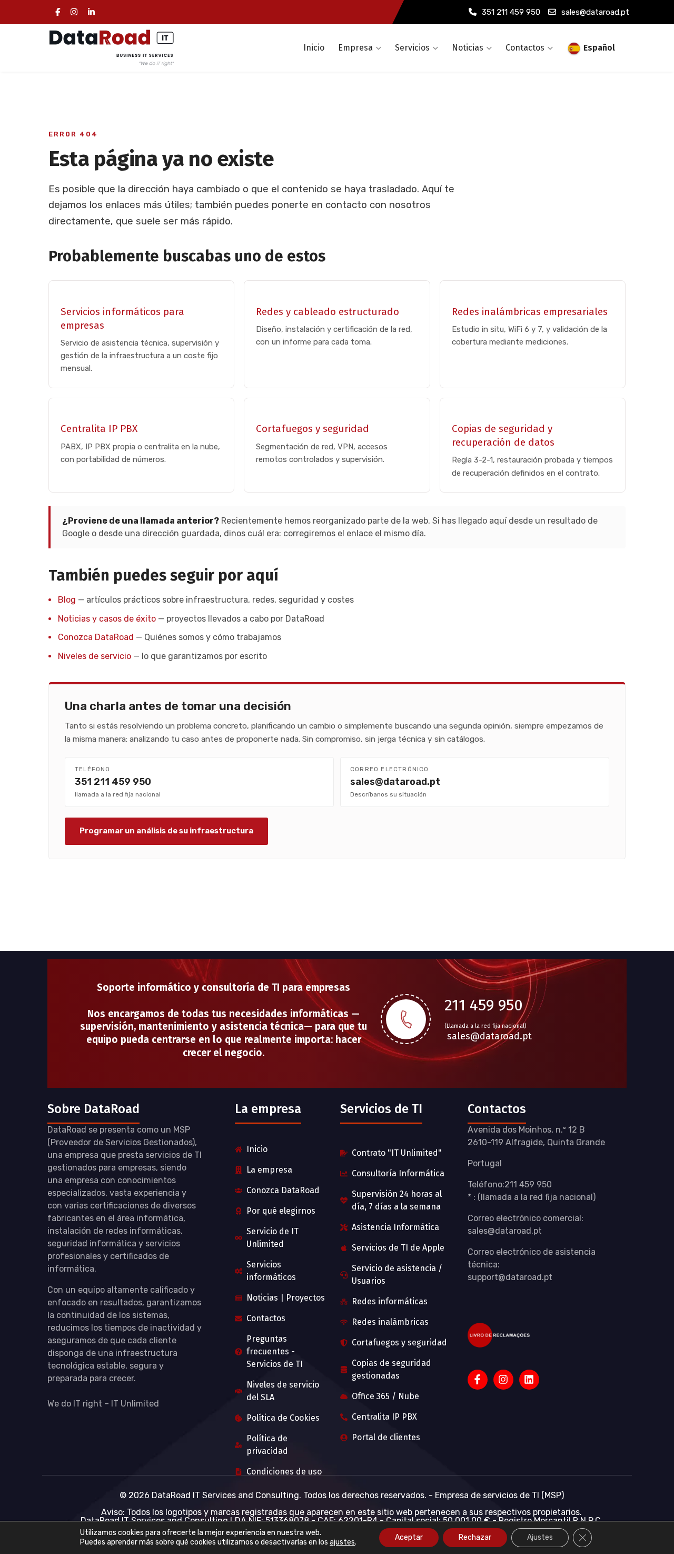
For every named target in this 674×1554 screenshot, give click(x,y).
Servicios (412, 48)
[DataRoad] (112, 48)
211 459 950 (483, 1005)
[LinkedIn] (91, 12)
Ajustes (540, 1537)
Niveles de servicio (94, 656)
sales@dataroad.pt (595, 12)
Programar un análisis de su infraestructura (166, 830)
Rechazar (475, 1537)
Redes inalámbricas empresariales (530, 312)
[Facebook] (57, 12)
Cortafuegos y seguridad (312, 428)
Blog (67, 600)
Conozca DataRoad (96, 637)
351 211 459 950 (511, 12)
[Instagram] (74, 12)
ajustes (342, 1542)
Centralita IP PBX (99, 428)
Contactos (525, 48)
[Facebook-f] (478, 1380)
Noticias (467, 48)
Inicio (313, 48)
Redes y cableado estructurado (327, 312)
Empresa (355, 48)
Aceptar (409, 1537)
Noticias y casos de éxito (107, 619)
